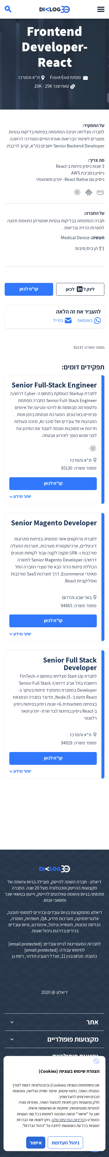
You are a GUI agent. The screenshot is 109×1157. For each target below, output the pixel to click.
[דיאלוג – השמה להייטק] (54, 868)
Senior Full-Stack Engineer (54, 385)
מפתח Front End (66, 77)
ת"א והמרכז (29, 77)
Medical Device (75, 238)
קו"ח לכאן (28, 289)
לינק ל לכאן (80, 289)
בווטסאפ (84, 320)
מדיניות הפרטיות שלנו (68, 1119)
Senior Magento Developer (54, 522)
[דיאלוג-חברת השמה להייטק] (54, 9)
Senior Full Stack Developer (70, 663)
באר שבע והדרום (77, 597)
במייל (58, 320)
